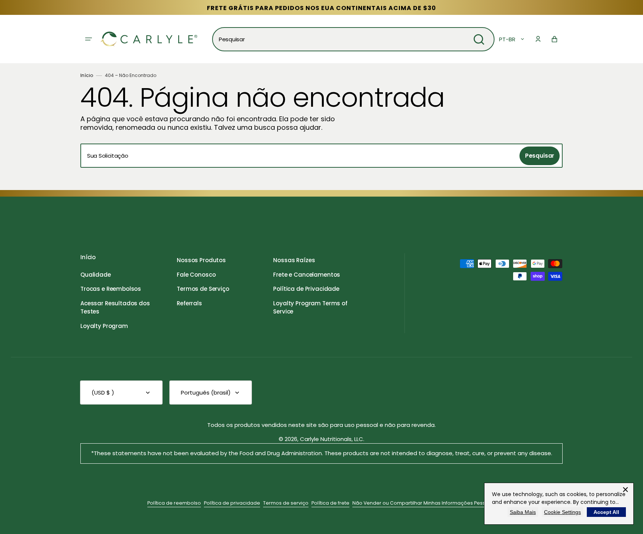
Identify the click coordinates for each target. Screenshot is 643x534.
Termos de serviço (285, 503)
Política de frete (330, 503)
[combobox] (353, 39)
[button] (538, 39)
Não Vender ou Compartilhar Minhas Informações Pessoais (424, 503)
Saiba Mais (523, 512)
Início (86, 75)
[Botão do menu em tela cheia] (88, 39)
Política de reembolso (174, 503)
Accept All (606, 512)
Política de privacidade (232, 503)
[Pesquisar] (479, 39)
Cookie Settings (562, 512)
